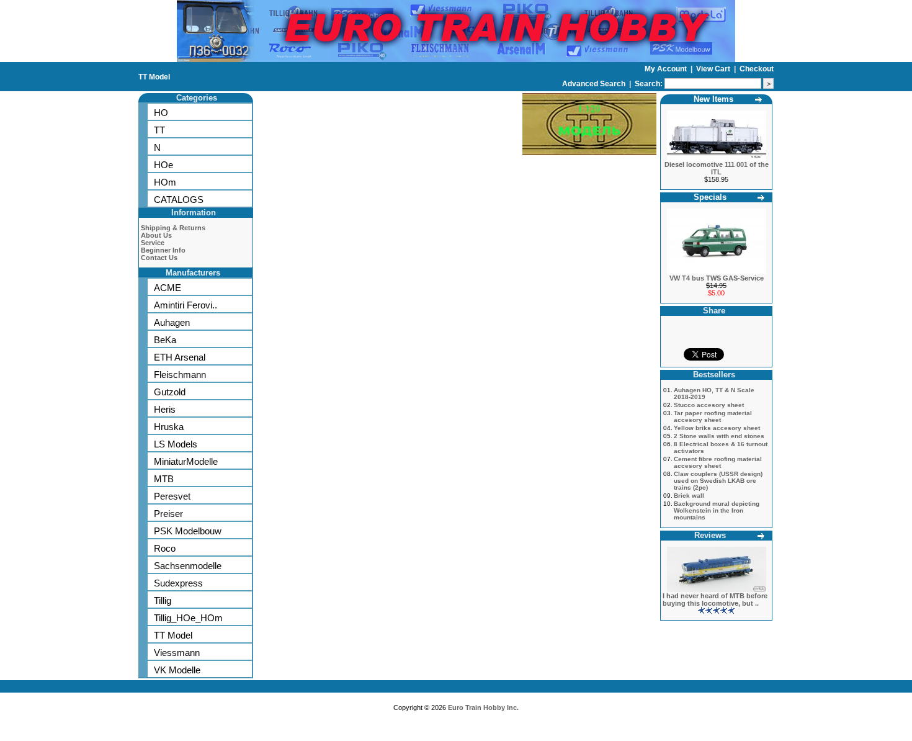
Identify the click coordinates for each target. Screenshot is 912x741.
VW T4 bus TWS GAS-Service (716, 278)
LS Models (175, 444)
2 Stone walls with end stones (719, 436)
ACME (167, 287)
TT (159, 130)
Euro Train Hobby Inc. (483, 707)
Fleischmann (180, 374)
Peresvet (172, 496)
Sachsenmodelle (187, 565)
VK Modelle (177, 670)
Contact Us (159, 257)
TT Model (154, 77)
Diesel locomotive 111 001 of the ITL (716, 168)
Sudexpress (178, 583)
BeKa (165, 340)
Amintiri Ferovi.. (185, 305)
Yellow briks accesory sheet (717, 427)
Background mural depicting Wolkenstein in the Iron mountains (716, 510)
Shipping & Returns (173, 227)
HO (161, 112)
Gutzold (170, 392)
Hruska (169, 426)
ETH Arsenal (179, 357)
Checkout (757, 69)
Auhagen (172, 322)
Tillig (162, 600)
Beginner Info (163, 250)
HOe (163, 164)
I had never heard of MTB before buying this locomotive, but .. (715, 599)
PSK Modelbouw (187, 531)
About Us (156, 235)
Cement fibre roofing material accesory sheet (718, 462)
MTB (164, 479)
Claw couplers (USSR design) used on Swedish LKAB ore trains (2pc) (718, 480)
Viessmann (177, 652)
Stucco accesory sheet (709, 405)
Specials (710, 197)
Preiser (168, 513)
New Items (713, 99)
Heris (165, 409)
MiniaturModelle (186, 461)
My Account (667, 69)
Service (152, 242)
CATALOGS (178, 199)
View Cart (714, 69)
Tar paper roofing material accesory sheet (713, 416)
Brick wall (689, 495)
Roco (165, 548)
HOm (165, 182)
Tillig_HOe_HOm (188, 618)
